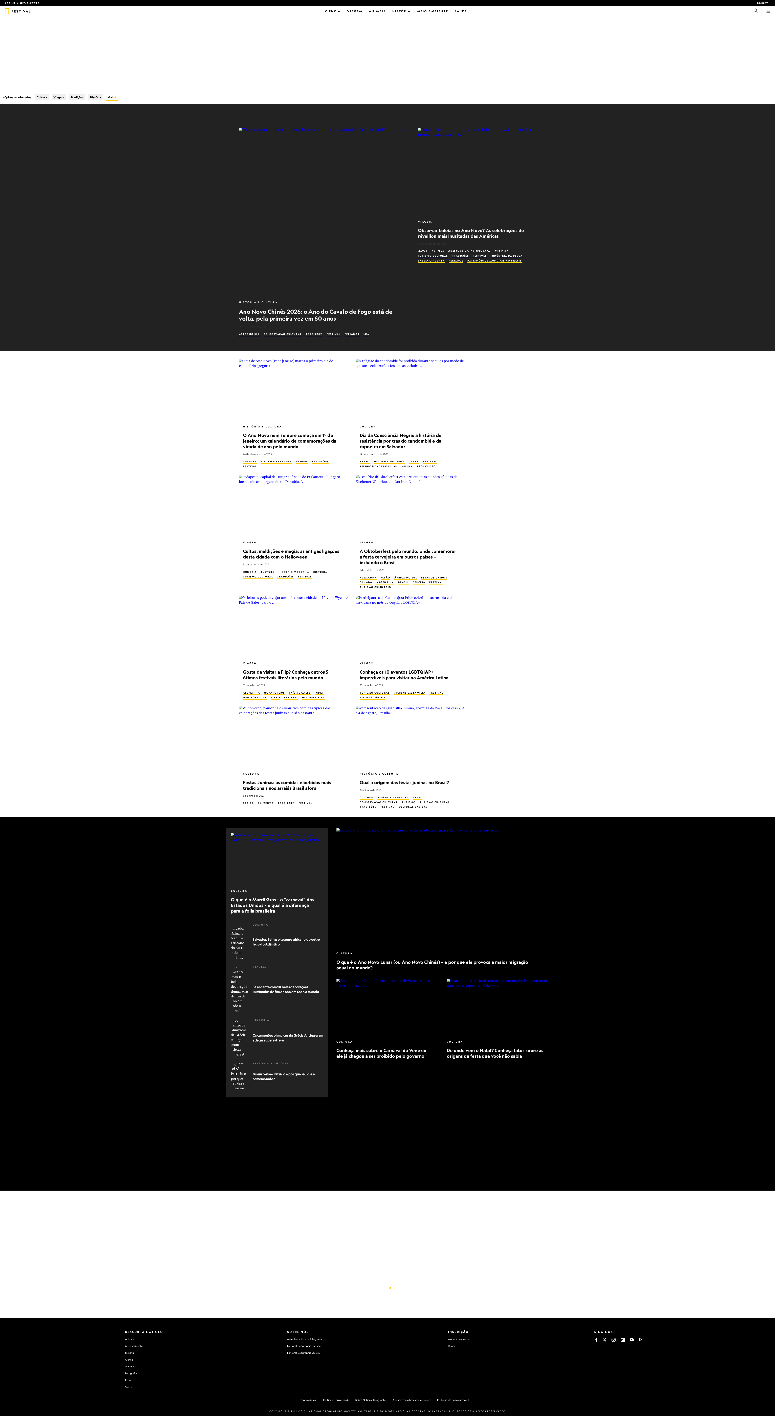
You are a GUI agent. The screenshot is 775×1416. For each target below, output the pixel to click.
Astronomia (249, 334)
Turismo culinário (375, 587)
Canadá (366, 582)
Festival (334, 334)
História (95, 97)
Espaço (129, 1380)
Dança (414, 461)
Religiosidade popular (378, 466)
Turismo (502, 251)
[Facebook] (596, 1341)
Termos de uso (308, 1399)
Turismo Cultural (433, 255)
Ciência (129, 1359)
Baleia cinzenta (431, 260)
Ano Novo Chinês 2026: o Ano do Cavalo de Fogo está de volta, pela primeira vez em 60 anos (315, 315)
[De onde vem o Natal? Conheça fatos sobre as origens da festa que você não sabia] (498, 1007)
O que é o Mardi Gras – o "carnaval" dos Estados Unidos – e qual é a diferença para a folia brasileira (272, 905)
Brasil (365, 461)
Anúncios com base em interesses (412, 1399)
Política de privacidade (336, 1399)
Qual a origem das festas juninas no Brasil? (404, 782)
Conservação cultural (283, 334)
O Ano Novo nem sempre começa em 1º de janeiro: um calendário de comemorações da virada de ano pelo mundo (289, 440)
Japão (385, 577)
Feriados (352, 334)
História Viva (313, 697)
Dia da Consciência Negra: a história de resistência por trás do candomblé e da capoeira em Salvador (400, 440)
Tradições (77, 97)
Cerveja (419, 582)
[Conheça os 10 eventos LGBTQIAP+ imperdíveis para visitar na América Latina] (411, 627)
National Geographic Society (303, 1352)
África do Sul (405, 577)
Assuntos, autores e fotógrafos (304, 1339)
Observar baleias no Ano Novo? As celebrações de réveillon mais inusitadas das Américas (471, 233)
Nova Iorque (274, 692)
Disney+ (763, 3)
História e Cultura (258, 302)
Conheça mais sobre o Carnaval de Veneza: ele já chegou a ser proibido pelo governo (381, 1053)
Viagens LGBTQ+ (372, 697)
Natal (423, 251)
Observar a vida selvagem (469, 251)
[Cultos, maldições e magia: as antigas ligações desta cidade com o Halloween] (294, 506)
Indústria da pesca (507, 255)
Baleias (438, 251)
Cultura (42, 97)
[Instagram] (614, 1341)
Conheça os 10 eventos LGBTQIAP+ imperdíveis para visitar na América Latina (404, 674)
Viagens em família (409, 692)
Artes (417, 797)
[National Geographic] (7, 11)
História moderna (389, 461)
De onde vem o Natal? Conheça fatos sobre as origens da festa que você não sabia (495, 1053)
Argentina (385, 582)
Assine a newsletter (22, 3)
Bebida (248, 803)
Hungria (250, 571)
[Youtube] (632, 1341)
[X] (604, 1341)
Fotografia (131, 1373)
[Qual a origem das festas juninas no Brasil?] (411, 737)
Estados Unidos (434, 577)
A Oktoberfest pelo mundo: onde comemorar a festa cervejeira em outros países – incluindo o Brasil (408, 556)
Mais (110, 97)
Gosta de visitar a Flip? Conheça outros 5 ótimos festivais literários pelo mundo (285, 674)
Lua (366, 334)
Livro (275, 697)
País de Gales (300, 692)
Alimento (266, 803)
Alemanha (368, 577)
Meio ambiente (134, 1345)
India (319, 692)
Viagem (58, 97)
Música (407, 466)
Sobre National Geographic (371, 1399)
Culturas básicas (413, 806)
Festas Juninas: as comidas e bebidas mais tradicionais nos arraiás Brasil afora (287, 785)
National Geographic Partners (304, 1345)
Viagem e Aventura (276, 461)
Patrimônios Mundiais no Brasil (494, 260)
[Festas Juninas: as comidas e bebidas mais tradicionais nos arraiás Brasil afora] (294, 737)
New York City (255, 697)
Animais (129, 1339)
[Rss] (641, 1341)
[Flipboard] (623, 1341)
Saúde (128, 1387)
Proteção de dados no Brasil (453, 1399)
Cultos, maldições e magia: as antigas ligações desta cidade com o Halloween (291, 554)
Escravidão (426, 466)
